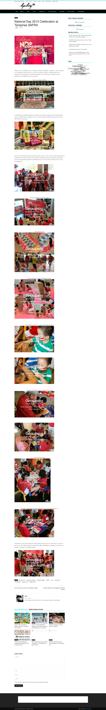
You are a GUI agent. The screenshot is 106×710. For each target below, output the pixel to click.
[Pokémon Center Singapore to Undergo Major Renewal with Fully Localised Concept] (22, 635)
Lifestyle (22, 11)
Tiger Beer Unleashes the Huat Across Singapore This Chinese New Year (56, 643)
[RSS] (85, 1)
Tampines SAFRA (32, 581)
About (27, 1)
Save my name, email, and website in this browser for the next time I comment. (32, 682)
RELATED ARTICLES (20, 609)
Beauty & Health (71, 11)
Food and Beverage (52, 11)
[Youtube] (91, 1)
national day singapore (41, 580)
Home (17, 11)
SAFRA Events (57, 580)
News (43, 1)
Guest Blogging (81, 11)
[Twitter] (89, 1)
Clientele (34, 1)
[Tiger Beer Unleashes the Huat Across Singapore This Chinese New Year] (57, 635)
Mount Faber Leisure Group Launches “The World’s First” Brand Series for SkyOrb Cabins (39, 643)
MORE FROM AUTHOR (36, 609)
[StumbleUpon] (87, 1)
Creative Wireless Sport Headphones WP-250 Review (54, 588)
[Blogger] (71, 1)
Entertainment (42, 11)
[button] (90, 11)
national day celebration (31, 580)
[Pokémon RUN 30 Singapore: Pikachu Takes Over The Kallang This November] (22, 618)
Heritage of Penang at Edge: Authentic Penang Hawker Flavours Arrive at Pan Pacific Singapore (80, 36)
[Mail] (81, 1)
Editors (31, 1)
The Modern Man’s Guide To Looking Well (78, 49)
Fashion (34, 11)
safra (52, 580)
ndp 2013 (48, 580)
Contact (39, 1)
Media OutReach (48, 1)
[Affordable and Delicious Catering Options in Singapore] (57, 618)
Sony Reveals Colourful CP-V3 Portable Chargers (26, 588)
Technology (62, 11)
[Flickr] (74, 1)
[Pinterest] (83, 1)
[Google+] (76, 1)
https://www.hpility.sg (28, 598)
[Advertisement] (65, 6)
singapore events (25, 581)
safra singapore (18, 581)
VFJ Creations (88, 708)
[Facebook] (72, 1)
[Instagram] (78, 1)
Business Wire (55, 1)
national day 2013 (22, 580)
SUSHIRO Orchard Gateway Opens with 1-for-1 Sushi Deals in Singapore (80, 40)
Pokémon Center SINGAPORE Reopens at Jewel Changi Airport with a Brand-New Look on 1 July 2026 (39, 626)
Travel (28, 11)
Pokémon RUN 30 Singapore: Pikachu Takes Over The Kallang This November (21, 626)
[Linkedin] (80, 1)
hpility (17, 27)
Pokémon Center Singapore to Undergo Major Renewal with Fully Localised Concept (21, 643)
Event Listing (17, 622)
